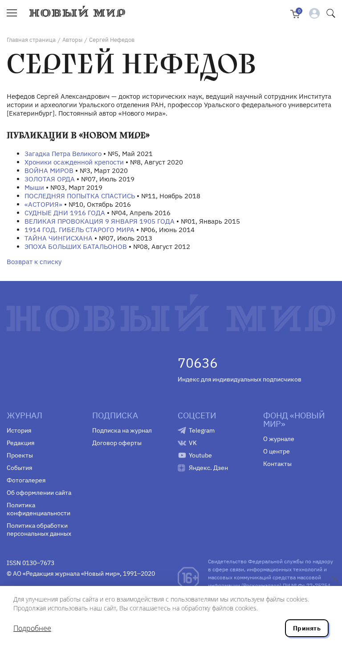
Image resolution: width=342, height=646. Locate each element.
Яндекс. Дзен (208, 468)
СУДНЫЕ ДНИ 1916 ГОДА (64, 213)
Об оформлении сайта (39, 493)
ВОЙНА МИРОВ (48, 170)
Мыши (34, 187)
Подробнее (32, 628)
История (19, 430)
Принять (307, 628)
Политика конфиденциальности (38, 509)
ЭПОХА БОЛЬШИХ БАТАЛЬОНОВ (75, 246)
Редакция (20, 443)
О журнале (278, 439)
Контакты (277, 464)
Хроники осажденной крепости (74, 162)
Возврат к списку (34, 261)
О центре (276, 451)
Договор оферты (117, 443)
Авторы (72, 40)
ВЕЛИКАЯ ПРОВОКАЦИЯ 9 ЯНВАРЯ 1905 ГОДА (99, 221)
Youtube (200, 455)
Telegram (202, 430)
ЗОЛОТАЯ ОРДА (49, 179)
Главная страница (31, 40)
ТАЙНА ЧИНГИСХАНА (58, 238)
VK (193, 443)
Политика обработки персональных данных (39, 530)
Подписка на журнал (122, 430)
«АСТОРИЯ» (43, 204)
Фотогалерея (26, 480)
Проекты (20, 455)
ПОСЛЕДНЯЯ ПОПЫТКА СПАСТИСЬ (79, 196)
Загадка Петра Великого (63, 153)
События (19, 468)
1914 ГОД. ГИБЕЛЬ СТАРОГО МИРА (79, 229)
